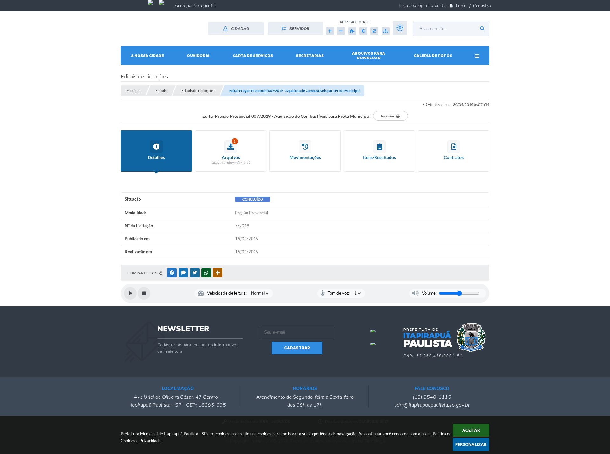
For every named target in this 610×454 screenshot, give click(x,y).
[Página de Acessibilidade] (400, 31)
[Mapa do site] (385, 31)
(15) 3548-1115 (432, 397)
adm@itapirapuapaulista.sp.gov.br (432, 405)
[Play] (130, 293)
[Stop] (144, 293)
